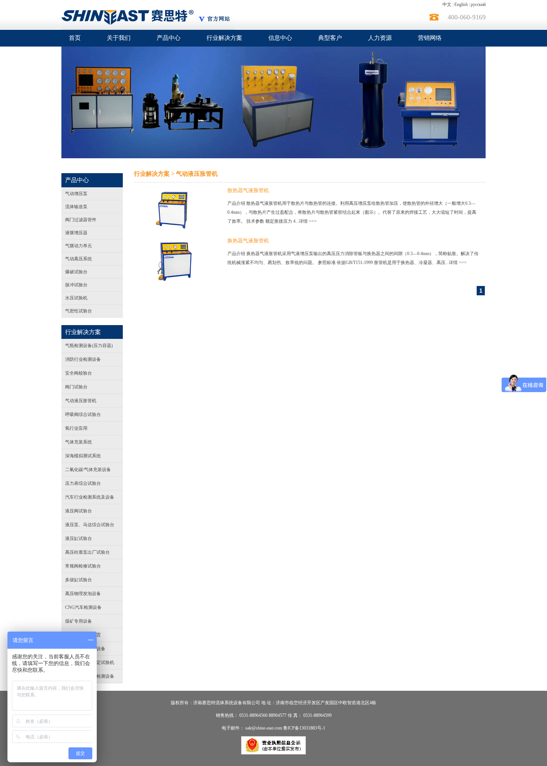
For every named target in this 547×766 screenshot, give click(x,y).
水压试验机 (76, 298)
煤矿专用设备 (78, 621)
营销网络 (430, 38)
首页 (75, 38)
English (461, 4)
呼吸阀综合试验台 (83, 414)
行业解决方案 (224, 38)
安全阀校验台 (78, 373)
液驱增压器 (76, 232)
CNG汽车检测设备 (83, 607)
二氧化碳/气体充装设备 (88, 469)
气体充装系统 (78, 442)
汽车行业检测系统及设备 (89, 497)
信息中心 (280, 38)
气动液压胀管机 (80, 400)
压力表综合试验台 (83, 483)
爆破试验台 (76, 271)
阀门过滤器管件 (80, 219)
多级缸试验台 (78, 579)
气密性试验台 (78, 311)
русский (478, 4)
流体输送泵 (76, 206)
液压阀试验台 (78, 511)
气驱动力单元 (78, 245)
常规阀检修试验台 (83, 566)
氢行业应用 (76, 428)
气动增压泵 (76, 193)
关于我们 (119, 38)
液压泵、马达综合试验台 (89, 524)
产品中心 (168, 38)
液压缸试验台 (78, 538)
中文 (446, 4)
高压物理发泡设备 (83, 593)
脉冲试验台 (76, 284)
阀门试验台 (76, 387)
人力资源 (380, 38)
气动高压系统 (78, 258)
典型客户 (330, 38)
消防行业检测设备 (83, 359)
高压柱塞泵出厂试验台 (87, 552)
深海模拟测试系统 (83, 455)
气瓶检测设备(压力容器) (89, 345)
